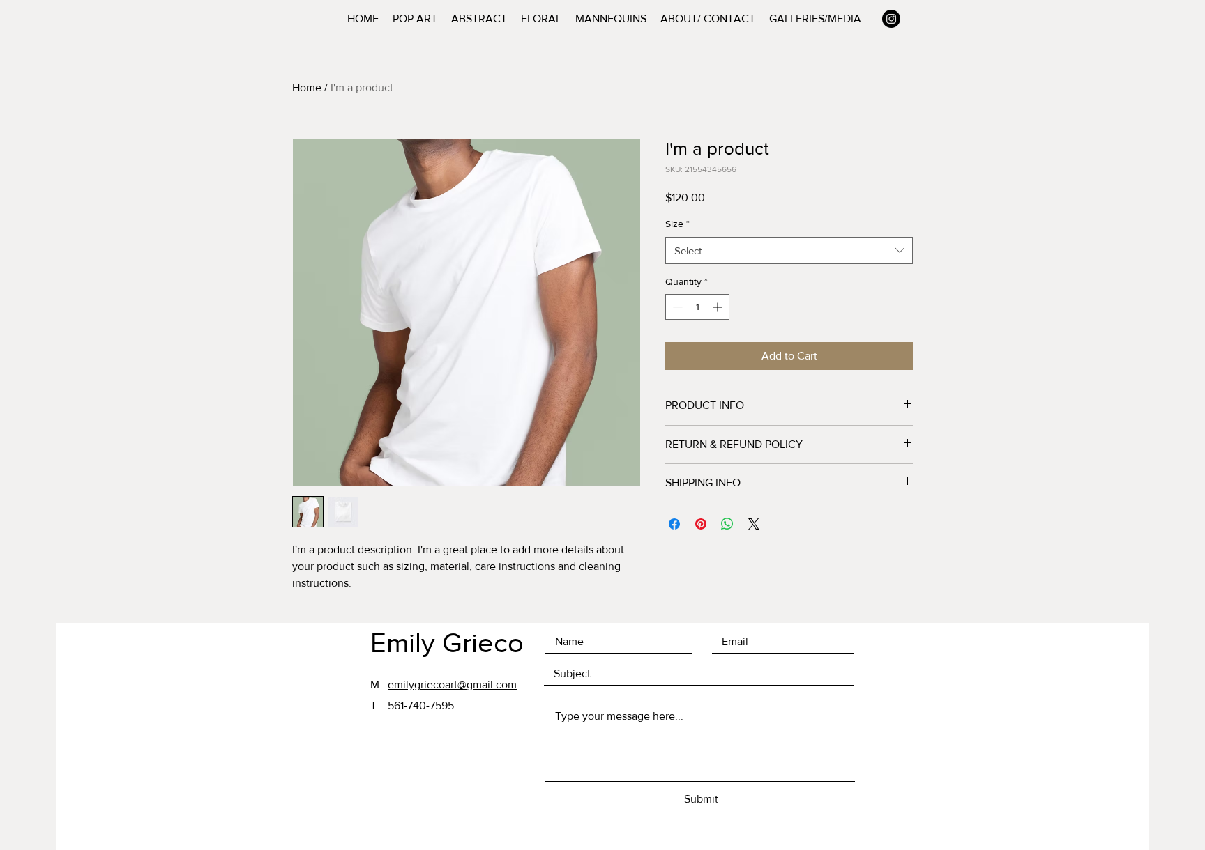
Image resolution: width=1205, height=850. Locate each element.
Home (306, 87)
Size (677, 223)
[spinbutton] (697, 307)
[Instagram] (891, 19)
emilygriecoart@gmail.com (452, 684)
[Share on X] (753, 524)
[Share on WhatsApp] (727, 524)
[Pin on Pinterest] (700, 524)
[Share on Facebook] (674, 524)
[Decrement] (676, 307)
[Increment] (718, 307)
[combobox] (789, 250)
